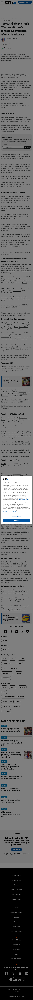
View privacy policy (24, 499)
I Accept (16, 520)
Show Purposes (16, 516)
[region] (16, 500)
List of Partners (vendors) (9, 511)
